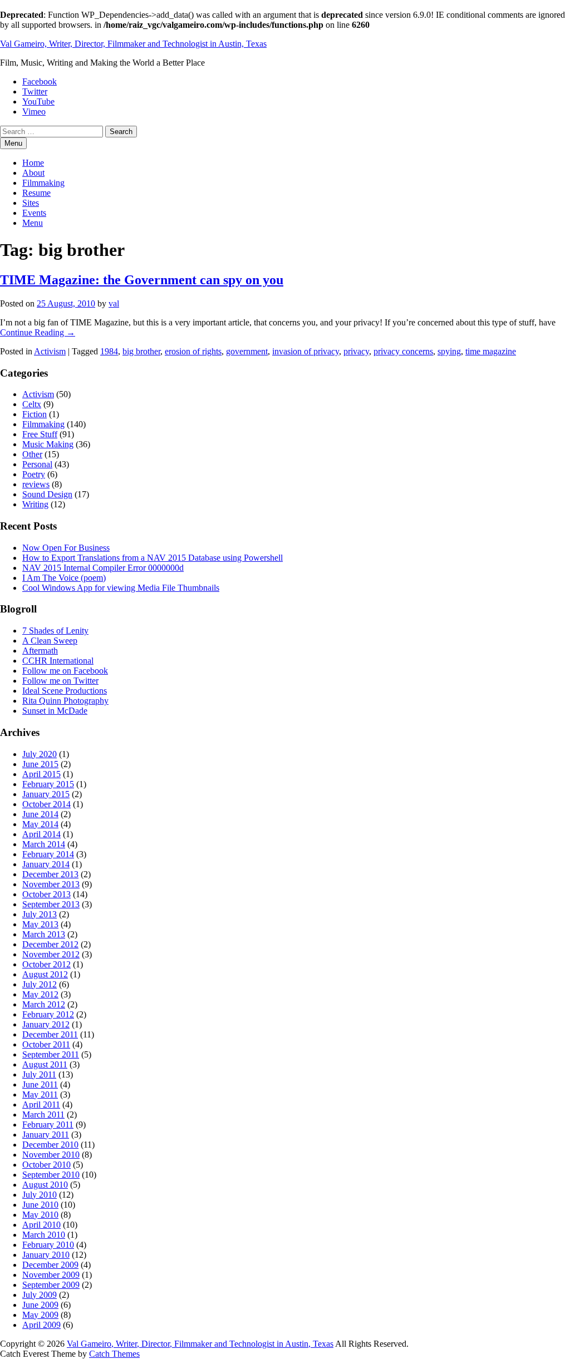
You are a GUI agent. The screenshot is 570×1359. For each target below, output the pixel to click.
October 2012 (46, 964)
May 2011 (40, 1094)
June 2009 (40, 1304)
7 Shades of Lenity (55, 630)
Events (34, 213)
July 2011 (39, 1074)
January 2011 (45, 1134)
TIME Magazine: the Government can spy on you (141, 280)
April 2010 (41, 1224)
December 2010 (50, 1144)
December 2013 (50, 874)
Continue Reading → (37, 332)
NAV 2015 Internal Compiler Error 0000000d (103, 567)
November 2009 (51, 1274)
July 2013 (39, 914)
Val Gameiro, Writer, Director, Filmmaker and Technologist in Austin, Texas (133, 43)
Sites (30, 202)
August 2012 (45, 974)
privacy (356, 351)
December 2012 (50, 944)
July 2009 (39, 1294)
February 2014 (48, 854)
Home (33, 162)
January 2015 (46, 794)
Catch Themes (114, 1353)
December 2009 (50, 1264)
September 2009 (51, 1284)
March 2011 (43, 1114)
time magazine (490, 351)
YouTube (38, 101)
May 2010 (40, 1214)
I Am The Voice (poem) (64, 577)
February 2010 (48, 1244)
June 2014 (40, 814)
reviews (36, 484)
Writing (35, 504)
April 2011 (41, 1104)
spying (449, 351)
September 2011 (50, 1054)
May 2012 (40, 994)
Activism (50, 351)
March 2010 (43, 1234)
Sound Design (47, 494)
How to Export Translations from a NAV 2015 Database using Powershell (152, 557)
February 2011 (47, 1124)
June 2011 (40, 1084)
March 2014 (43, 844)
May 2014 (40, 824)
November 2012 (51, 954)
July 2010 (39, 1194)
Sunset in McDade (54, 710)
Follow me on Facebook (65, 670)
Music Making (47, 444)
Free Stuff (39, 434)
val (114, 303)
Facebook (39, 81)
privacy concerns (403, 351)
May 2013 (40, 924)
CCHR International (58, 660)
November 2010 (51, 1154)
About (33, 172)
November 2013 (51, 884)
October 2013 (46, 894)
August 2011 (44, 1064)
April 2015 (41, 774)
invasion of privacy (305, 351)
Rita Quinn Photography (65, 700)
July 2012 (39, 984)
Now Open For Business (66, 547)
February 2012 (48, 1014)
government (247, 351)
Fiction (34, 414)
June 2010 (40, 1204)
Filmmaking (43, 182)
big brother (141, 351)
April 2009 (41, 1325)
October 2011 (46, 1044)
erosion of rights (193, 351)
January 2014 (46, 864)
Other (32, 454)
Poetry (33, 474)
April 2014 (41, 834)
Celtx (31, 404)
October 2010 (46, 1164)
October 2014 (46, 804)
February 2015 (48, 784)
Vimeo (34, 111)
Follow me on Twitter (60, 680)
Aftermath (40, 650)
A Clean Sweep (49, 640)
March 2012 (43, 1004)
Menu (32, 223)
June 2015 (40, 764)
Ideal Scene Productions (64, 690)
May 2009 (40, 1315)
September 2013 (51, 904)
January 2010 (46, 1254)
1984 (109, 351)
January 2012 (46, 1024)
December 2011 (50, 1034)
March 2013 (43, 934)
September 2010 (51, 1174)
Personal (37, 464)
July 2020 (39, 754)
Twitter (34, 91)
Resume (36, 192)
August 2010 (45, 1184)
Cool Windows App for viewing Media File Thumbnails (120, 587)
